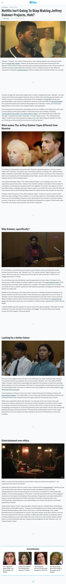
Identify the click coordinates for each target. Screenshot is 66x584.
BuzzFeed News (57, 101)
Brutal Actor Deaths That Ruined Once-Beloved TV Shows (24, 568)
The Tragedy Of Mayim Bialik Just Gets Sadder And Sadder (8, 569)
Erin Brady (6, 18)
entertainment (48, 487)
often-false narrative (52, 282)
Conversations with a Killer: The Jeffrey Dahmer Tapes (20, 114)
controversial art (22, 70)
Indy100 (48, 99)
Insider (36, 309)
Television (5, 7)
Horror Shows (13, 7)
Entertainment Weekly (9, 395)
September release (13, 63)
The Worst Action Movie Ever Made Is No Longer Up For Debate (56, 569)
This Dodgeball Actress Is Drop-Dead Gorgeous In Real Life (40, 568)
